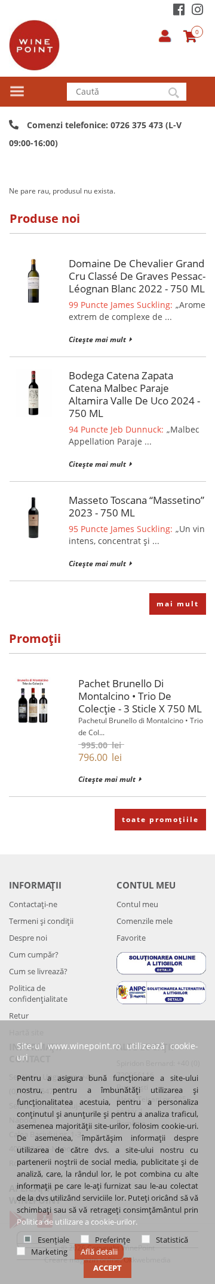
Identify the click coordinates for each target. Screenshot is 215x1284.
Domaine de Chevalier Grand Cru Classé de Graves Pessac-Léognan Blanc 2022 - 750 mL (137, 275)
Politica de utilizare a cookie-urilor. (77, 1221)
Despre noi (28, 937)
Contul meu (137, 904)
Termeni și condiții (41, 921)
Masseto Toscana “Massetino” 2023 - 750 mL (136, 506)
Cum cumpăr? (34, 954)
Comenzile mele (144, 921)
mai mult (177, 604)
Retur (19, 1015)
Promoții (35, 638)
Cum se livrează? (38, 971)
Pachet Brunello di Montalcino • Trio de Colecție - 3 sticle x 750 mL (140, 695)
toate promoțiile (160, 819)
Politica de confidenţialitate (38, 993)
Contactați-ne (33, 904)
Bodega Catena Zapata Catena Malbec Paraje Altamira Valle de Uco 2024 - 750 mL (134, 394)
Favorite (131, 937)
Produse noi (45, 218)
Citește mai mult (97, 339)
